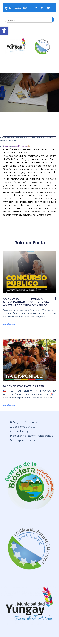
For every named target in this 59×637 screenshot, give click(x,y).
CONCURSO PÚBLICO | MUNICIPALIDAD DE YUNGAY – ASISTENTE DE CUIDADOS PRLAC (29, 302)
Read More (9, 324)
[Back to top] (52, 630)
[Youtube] (48, 8)
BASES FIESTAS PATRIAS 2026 (23, 386)
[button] (4, 31)
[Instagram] (42, 8)
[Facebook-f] (36, 8)
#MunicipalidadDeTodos (15, 146)
